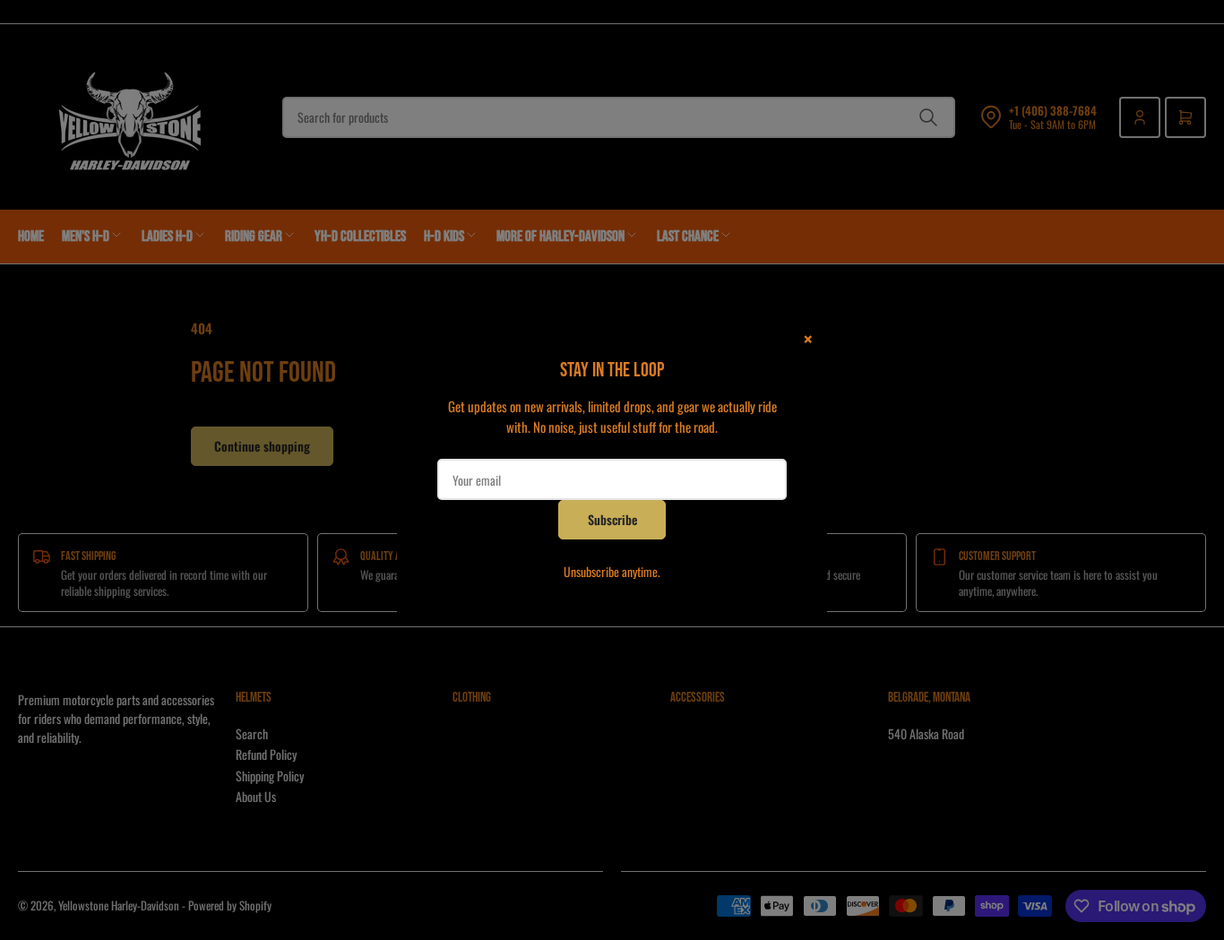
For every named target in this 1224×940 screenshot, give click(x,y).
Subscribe (612, 519)
